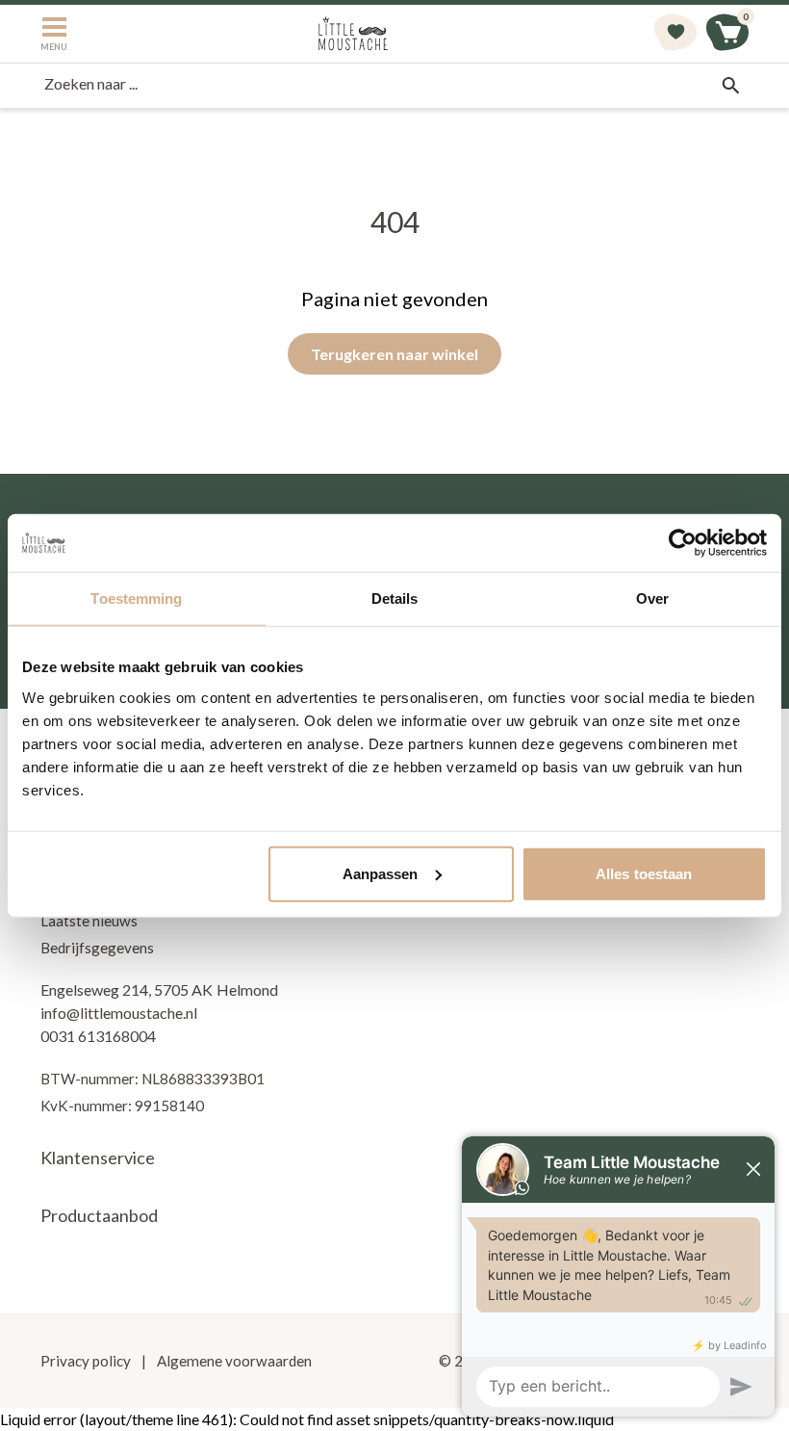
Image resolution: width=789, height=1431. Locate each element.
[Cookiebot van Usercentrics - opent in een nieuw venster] (682, 543)
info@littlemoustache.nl (118, 1012)
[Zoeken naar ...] (730, 86)
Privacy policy (87, 1360)
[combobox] (394, 86)
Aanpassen (381, 873)
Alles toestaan (644, 873)
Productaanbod (99, 1215)
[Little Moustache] (353, 33)
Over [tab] (652, 598)
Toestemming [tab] (136, 598)
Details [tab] (395, 598)
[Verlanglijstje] (675, 33)
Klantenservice (97, 1157)
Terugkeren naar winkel (394, 354)
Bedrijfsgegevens (97, 947)
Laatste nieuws (89, 920)
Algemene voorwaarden (233, 1360)
